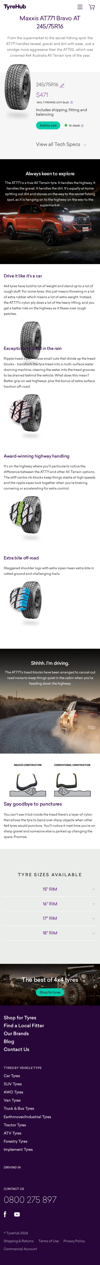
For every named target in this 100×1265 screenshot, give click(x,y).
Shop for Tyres (20, 1017)
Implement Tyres (18, 1149)
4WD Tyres (13, 1092)
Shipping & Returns (19, 1241)
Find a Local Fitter (24, 1025)
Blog (9, 1041)
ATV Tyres (12, 1133)
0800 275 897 (30, 1199)
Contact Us (16, 1049)
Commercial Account (20, 1249)
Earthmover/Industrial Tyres (27, 1116)
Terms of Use (48, 1241)
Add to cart (48, 125)
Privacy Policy (74, 1241)
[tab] (62, 144)
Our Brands (16, 1033)
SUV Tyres (13, 1083)
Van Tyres (12, 1100)
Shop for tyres (50, 992)
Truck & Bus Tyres (19, 1108)
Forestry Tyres (15, 1141)
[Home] (15, 7)
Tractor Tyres (15, 1124)
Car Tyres (12, 1075)
